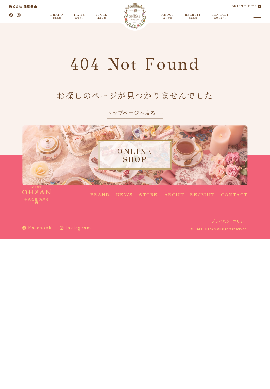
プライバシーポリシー (229, 221)
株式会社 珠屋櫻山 (23, 6)
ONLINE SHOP (244, 6)
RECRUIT (202, 195)
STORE (148, 195)
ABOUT (174, 195)
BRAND (100, 195)
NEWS (124, 195)
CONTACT (234, 195)
